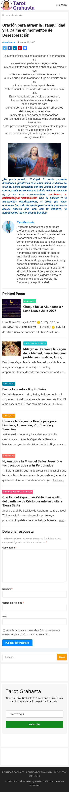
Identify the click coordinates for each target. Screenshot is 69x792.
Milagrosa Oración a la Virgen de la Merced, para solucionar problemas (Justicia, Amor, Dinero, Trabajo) (44, 355)
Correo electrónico (13, 602)
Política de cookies (13, 772)
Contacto (34, 776)
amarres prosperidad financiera (17, 492)
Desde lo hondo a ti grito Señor (24, 389)
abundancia (16, 15)
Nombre (7, 589)
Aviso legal (60, 772)
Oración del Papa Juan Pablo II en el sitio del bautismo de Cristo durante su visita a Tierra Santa (32, 501)
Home (5, 15)
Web (4, 616)
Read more (58, 404)
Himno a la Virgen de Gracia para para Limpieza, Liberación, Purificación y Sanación (29, 425)
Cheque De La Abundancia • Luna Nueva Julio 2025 (43, 309)
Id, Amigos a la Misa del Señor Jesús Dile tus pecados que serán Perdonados (32, 463)
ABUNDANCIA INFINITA (35, 343)
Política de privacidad (39, 772)
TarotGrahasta (25, 222)
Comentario (9, 547)
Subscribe (34, 724)
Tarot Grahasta (20, 781)
